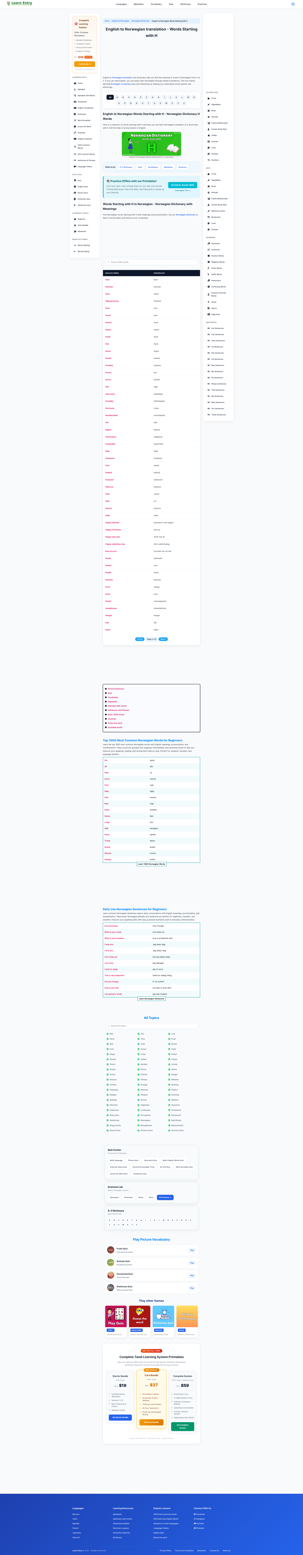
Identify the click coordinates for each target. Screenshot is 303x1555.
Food (173, 1039)
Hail (107, 387)
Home (80, 83)
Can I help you (111, 957)
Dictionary (185, 4)
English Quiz (83, 187)
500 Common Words (86, 154)
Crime (143, 1054)
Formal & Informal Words (218, 294)
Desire (107, 847)
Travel (112, 1074)
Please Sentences (218, 384)
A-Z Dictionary (126, 167)
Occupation (146, 1115)
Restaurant (176, 1115)
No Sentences (217, 378)
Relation (174, 1100)
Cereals (113, 1085)
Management (146, 1125)
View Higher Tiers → (183, 190)
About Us (227, 1551)
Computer (114, 1090)
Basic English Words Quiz (173, 1160)
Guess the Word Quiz (119, 1174)
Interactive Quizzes (121, 1533)
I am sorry (109, 963)
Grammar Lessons (121, 1528)
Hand (107, 630)
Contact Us (214, 1551)
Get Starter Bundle (120, 1417)
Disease (113, 1079)
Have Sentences (218, 341)
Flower (174, 1059)
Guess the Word (84, 126)
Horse (108, 315)
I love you (109, 950)
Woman (108, 853)
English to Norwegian (120, 21)
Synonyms (114, 1197)
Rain (106, 803)
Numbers (215, 160)
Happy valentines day (115, 544)
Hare (107, 279)
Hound (108, 322)
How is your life (111, 988)
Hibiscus (109, 487)
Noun (151, 1197)
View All (76, 1537)
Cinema (144, 1074)
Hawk (107, 337)
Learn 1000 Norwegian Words (151, 864)
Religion (113, 1095)
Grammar (202, 4)
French (75, 1528)
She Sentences (217, 353)
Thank (107, 841)
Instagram (200, 1519)
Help (107, 451)
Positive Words (217, 256)
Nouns (214, 308)
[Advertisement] (151, 57)
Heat (107, 494)
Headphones (111, 608)
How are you (111, 551)
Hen (107, 344)
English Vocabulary (86, 108)
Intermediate (83, 225)
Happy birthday (112, 522)
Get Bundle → (84, 64)
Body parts (114, 1115)
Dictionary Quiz (84, 199)
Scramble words (113, 727)
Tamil (74, 1519)
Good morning (111, 926)
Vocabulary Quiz (140, 1174)
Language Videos (85, 167)
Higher (108, 429)
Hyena (108, 329)
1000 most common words (165, 1514)
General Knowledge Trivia (143, 1167)
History (108, 508)
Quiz (171, 4)
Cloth (173, 1049)
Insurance (175, 1105)
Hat (107, 422)
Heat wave (110, 394)
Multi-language (116, 1160)
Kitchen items (147, 1130)
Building (113, 1100)
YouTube (200, 1523)
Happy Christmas (113, 529)
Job (142, 1034)
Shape (112, 1054)
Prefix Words (216, 268)
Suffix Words (216, 274)
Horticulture (110, 437)
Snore (107, 779)
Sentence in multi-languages (165, 1523)
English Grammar (85, 139)
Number (144, 1064)
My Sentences (217, 371)
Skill (106, 828)
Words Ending (83, 251)
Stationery (114, 1110)
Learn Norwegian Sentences (151, 998)
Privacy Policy (165, 1551)
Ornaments (176, 1110)
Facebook (200, 1514)
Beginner (81, 219)
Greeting (175, 1095)
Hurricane (109, 408)
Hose (107, 587)
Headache (109, 458)
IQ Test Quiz (165, 1167)
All (110, 97)
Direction (114, 1105)
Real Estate (176, 1120)
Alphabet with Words (86, 96)
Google (174, 1074)
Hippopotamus (112, 301)
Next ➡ (163, 639)
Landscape (145, 1110)
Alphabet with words (116, 706)
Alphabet (81, 89)
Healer (108, 558)
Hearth (108, 358)
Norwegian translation (122, 77)
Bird (111, 1044)
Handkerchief (111, 415)
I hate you (109, 944)
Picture (144, 1100)
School (113, 1069)
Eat (106, 760)
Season (113, 1059)
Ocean (143, 1049)
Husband (109, 479)
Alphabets (139, 4)
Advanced (82, 231)
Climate (144, 1079)
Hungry (108, 859)
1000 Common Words (84, 146)
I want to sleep (111, 969)
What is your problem (114, 938)
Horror (108, 379)
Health (108, 572)
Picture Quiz (83, 193)
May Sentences (217, 365)
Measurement (177, 1125)
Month (174, 1044)
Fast (106, 785)
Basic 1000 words (114, 714)
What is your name (113, 932)
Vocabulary (156, 4)
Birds (213, 111)
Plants (112, 1064)
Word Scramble (84, 120)
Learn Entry (77, 1551)
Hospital (109, 365)
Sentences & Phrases (86, 160)
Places (143, 1069)
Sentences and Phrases (117, 710)
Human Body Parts (219, 129)
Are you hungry (112, 981)
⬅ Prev (139, 639)
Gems (112, 1039)
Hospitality (110, 444)
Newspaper (145, 1120)
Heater (108, 601)
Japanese (76, 1533)
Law (173, 1034)
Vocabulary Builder (121, 1523)
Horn (107, 308)
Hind (107, 294)
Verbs (140, 1197)
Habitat (108, 472)
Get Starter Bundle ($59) (182, 185)
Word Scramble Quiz (184, 1167)
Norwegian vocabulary (121, 84)
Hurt (107, 465)
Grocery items (177, 1130)
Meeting (174, 1085)
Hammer (109, 580)
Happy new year (112, 537)
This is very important (114, 975)
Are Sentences (217, 328)
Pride (107, 810)
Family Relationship (219, 123)
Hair (107, 622)
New (107, 772)
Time (143, 1039)
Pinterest (200, 1528)
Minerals (144, 1090)
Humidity (109, 401)
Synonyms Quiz (150, 1160)
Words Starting (84, 245)
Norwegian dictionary (185, 214)
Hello (107, 515)
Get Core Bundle (151, 1422)
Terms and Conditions (184, 1551)
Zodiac (144, 1059)
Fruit (112, 1049)
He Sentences (217, 347)
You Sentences (217, 408)
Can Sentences (217, 334)
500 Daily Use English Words (165, 1519)
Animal (174, 1064)
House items (115, 1130)
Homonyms (216, 280)
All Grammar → (165, 1197)
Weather (175, 1079)
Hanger (108, 615)
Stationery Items (218, 211)
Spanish (75, 1523)
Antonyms (128, 1197)
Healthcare (114, 1120)
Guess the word (113, 723)
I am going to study (113, 994)
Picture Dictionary (114, 689)
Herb (107, 501)
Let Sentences (217, 359)
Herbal (108, 565)
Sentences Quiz (84, 205)
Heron (108, 351)
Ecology (144, 1085)
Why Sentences (217, 402)
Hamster (109, 287)
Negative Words (218, 262)
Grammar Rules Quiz (118, 1167)
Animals (214, 117)
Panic (107, 834)
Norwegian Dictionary (140, 21)
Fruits (213, 98)
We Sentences (217, 396)
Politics (174, 1090)
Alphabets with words (122, 1519)
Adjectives (215, 314)
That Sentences (218, 390)
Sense (107, 816)
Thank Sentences (218, 415)
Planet (174, 1054)
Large (107, 822)
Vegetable (145, 1105)
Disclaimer (201, 1551)
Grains (174, 1069)
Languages (121, 4)
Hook (107, 594)
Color (143, 1044)
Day (111, 1034)
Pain (106, 797)
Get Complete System (183, 1426)
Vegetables (216, 104)
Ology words (115, 1125)
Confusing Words (218, 287)
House (108, 372)
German (75, 1514)
